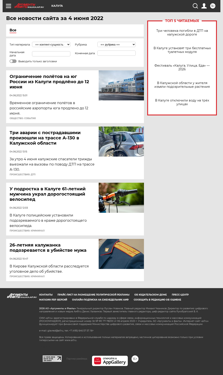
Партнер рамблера (76, 358)
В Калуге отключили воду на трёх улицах (182, 102)
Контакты (45, 294)
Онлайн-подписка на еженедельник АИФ (100, 299)
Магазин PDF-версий (53, 299)
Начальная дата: (17, 54)
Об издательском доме (150, 294)
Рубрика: (81, 44)
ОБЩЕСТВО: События (23, 118)
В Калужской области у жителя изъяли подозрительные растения (182, 85)
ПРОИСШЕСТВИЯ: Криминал (27, 231)
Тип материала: (20, 44)
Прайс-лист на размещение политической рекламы (93, 294)
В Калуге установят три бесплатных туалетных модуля (182, 50)
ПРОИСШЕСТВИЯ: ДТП (22, 175)
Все (13, 30)
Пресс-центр (180, 294)
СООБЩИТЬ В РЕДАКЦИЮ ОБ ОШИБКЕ (157, 299)
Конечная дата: (85, 53)
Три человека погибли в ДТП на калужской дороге (182, 32)
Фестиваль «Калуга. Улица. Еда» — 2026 (182, 67)
